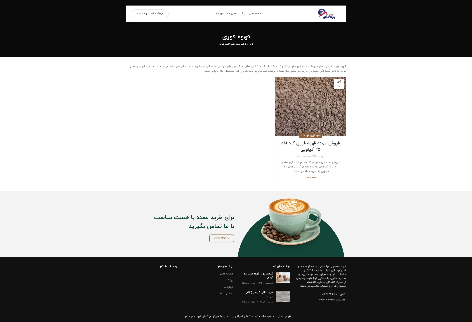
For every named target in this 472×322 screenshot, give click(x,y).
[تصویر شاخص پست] (283, 278)
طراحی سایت (283, 316)
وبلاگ (230, 280)
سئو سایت (265, 316)
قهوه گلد (305, 135)
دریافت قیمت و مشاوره (150, 13)
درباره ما (228, 287)
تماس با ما (226, 294)
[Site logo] (326, 13)
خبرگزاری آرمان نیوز (207, 316)
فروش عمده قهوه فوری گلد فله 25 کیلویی (310, 146)
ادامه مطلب (311, 178)
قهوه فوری (315, 135)
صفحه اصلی (226, 274)
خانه (251, 44)
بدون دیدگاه (248, 283)
